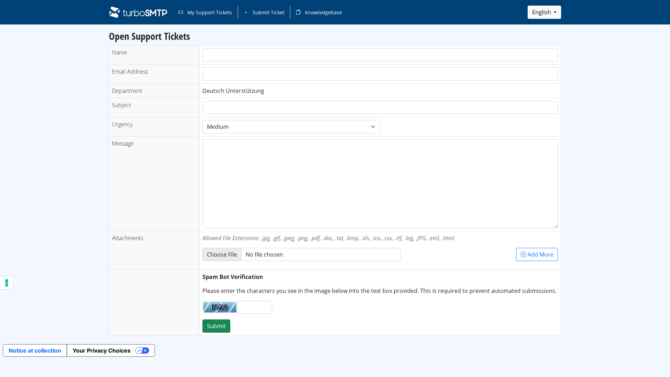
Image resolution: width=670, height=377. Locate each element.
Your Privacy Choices (102, 350)
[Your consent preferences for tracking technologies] (6, 282)
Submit (216, 326)
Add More (539, 254)
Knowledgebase (323, 12)
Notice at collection (35, 350)
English (542, 12)
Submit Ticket (267, 12)
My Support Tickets (209, 12)
